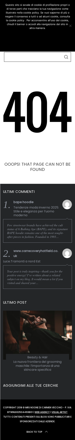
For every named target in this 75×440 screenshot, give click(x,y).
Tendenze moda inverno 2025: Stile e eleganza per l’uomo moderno (36, 211)
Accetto (37, 34)
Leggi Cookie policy (37, 43)
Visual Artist (60, 412)
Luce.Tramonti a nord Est (22, 261)
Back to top (34, 431)
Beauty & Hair (37, 357)
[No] (70, 26)
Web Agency (42, 412)
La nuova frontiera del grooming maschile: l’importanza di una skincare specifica (37, 365)
